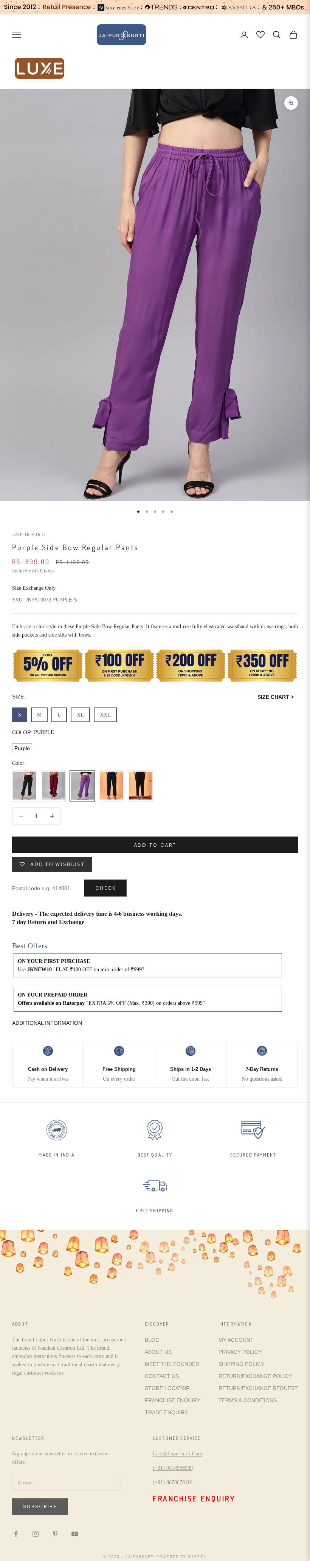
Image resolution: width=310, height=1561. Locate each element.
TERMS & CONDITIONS (248, 1400)
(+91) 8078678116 (172, 1482)
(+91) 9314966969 (173, 1468)
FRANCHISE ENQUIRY (172, 1400)
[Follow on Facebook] (16, 1534)
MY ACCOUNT (236, 1340)
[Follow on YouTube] (75, 1534)
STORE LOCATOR (167, 1388)
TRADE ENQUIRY (166, 1412)
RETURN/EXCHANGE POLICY (255, 1376)
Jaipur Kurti (29, 534)
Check (105, 888)
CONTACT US (162, 1376)
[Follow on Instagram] (35, 1534)
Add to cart (155, 845)
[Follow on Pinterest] (55, 1534)
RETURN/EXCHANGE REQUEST (258, 1388)
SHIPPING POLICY (241, 1364)
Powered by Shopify (182, 1556)
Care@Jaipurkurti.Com (177, 1453)
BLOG (152, 1340)
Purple (22, 748)
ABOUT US (158, 1352)
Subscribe (40, 1506)
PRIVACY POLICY (240, 1352)
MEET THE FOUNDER (172, 1364)
